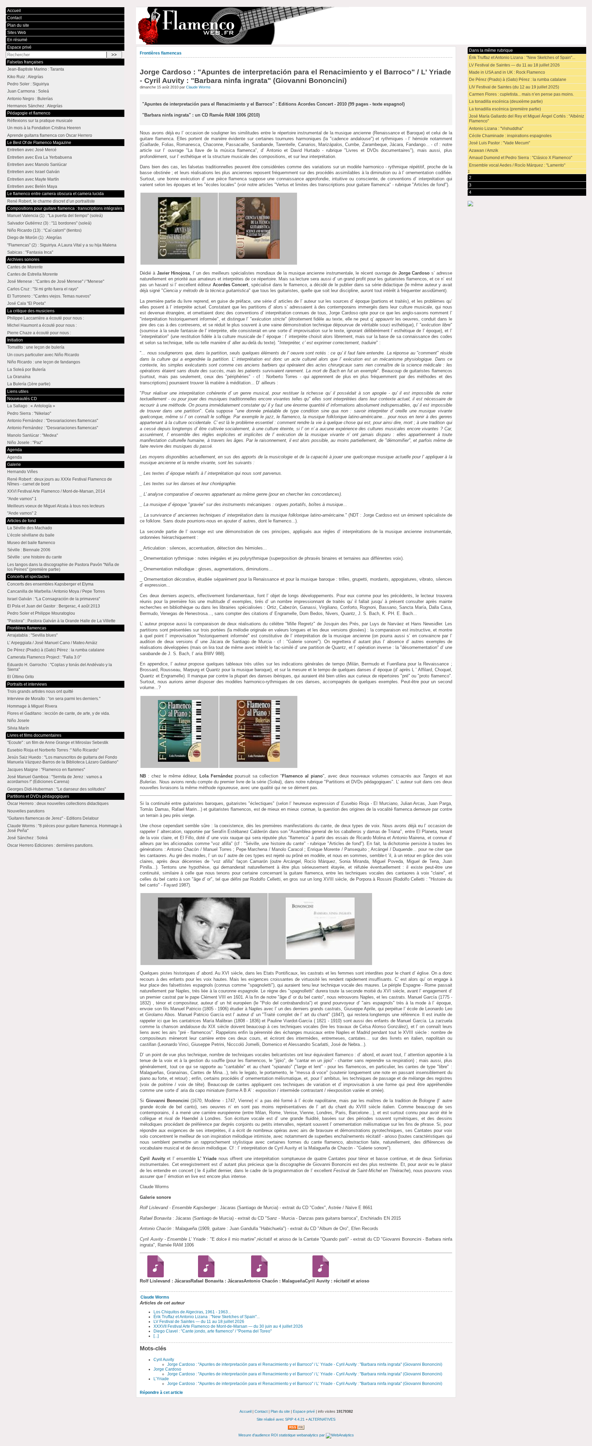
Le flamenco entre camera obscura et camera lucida (55, 193)
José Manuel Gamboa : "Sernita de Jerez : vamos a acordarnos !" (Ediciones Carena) (54, 779)
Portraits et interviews (27, 684)
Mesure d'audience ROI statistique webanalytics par (282, 1435)
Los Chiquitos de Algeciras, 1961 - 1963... (192, 1312)
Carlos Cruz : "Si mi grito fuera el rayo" (42, 289)
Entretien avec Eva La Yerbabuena (39, 157)
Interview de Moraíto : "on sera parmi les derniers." (53, 698)
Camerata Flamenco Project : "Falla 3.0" (44, 657)
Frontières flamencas (161, 53)
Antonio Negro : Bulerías (30, 98)
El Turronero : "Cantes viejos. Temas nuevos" (49, 296)
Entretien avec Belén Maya (32, 186)
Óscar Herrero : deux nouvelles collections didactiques (58, 803)
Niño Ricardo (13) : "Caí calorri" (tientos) (44, 230)
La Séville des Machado (29, 528)
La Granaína (18, 376)
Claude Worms (198, 87)
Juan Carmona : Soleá (28, 91)
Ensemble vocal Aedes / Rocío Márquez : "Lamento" (517, 165)
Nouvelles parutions (26, 811)
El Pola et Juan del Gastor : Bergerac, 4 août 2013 (53, 606)
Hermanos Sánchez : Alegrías (34, 106)
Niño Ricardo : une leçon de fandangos (43, 362)
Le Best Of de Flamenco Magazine (39, 142)
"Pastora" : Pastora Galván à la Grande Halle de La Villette (61, 620)
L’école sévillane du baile (30, 535)
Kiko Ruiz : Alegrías (25, 76)
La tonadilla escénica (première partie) (505, 109)
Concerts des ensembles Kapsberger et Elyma (50, 584)
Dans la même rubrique (491, 50)
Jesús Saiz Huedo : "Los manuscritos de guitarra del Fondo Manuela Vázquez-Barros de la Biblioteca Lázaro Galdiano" (62, 759)
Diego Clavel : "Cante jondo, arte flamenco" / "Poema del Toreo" (212, 1331)
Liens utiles (17, 391)
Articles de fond (21, 520)
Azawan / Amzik (483, 150)
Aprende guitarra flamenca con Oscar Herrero (49, 135)
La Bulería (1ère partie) (28, 384)
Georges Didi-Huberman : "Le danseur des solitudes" (56, 789)
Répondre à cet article (161, 1392)
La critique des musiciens (30, 311)
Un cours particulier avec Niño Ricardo (43, 354)
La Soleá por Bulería (26, 369)
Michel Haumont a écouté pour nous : (42, 325)
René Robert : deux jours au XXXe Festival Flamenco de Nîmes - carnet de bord (59, 481)
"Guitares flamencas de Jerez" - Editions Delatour (53, 818)
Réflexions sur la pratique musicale (40, 120)
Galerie (14, 464)
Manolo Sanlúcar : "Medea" (32, 435)
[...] (156, 1336)
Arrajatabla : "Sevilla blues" (32, 635)
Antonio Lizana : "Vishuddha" (496, 128)
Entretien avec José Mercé (32, 149)
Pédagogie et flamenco (28, 113)
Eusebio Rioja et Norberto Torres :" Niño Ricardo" (53, 750)
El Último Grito (20, 676)
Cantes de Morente (25, 267)
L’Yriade (161, 1378)
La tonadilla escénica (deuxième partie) (506, 101)
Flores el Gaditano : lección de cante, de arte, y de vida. (58, 713)
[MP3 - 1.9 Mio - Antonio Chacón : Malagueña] (257, 1275)
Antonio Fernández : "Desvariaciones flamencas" (52, 420)
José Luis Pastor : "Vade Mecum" (499, 143)
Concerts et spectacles (28, 576)
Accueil (14, 10)
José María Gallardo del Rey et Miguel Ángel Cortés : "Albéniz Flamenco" (526, 118)
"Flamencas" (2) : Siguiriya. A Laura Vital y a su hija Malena (61, 245)
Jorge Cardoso (167, 1369)
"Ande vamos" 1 (22, 498)
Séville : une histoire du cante (34, 557)
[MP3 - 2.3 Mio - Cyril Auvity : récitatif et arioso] (318, 1275)
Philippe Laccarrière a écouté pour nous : (45, 318)
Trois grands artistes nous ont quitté (40, 691)
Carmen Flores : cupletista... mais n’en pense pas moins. (521, 94)
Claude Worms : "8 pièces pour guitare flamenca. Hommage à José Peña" (64, 828)
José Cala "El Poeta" (26, 303)
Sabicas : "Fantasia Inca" (30, 252)
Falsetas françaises (25, 62)
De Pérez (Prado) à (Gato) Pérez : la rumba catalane (517, 79)
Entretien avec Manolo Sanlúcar (37, 164)
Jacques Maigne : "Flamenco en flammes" (46, 769)
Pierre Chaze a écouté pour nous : (39, 332)
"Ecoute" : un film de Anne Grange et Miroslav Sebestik (57, 742)
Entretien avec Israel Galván (33, 171)
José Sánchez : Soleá (27, 837)
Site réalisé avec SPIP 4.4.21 (281, 1419)
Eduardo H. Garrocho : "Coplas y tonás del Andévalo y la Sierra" (59, 667)
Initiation (15, 340)
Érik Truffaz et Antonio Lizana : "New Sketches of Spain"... (206, 1316)
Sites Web (16, 32)
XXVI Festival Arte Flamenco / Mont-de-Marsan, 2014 (56, 491)
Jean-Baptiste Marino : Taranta (35, 69)
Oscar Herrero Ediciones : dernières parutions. (50, 845)
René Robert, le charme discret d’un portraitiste (51, 201)
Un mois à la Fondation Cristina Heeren (44, 127)
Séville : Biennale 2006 (28, 549)
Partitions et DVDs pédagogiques (38, 796)
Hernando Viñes (22, 471)
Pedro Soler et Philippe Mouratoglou (41, 613)
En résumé (17, 39)
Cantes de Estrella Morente (32, 274)
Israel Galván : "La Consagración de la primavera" (53, 599)
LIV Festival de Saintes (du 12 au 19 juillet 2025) (514, 87)
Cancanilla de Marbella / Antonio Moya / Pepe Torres (56, 591)
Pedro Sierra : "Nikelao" (29, 413)
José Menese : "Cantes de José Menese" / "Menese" (55, 281)
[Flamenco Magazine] (361, 26)
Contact (14, 17)
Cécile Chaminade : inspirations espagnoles (510, 135)
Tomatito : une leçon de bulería (35, 347)
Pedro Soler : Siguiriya (28, 84)
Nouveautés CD (22, 398)
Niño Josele (18, 720)
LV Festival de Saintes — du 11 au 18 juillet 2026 (198, 1321)
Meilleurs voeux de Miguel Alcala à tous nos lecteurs (55, 506)
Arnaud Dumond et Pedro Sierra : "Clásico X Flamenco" (520, 157)
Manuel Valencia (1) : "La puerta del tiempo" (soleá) (55, 215)
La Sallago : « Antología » (31, 405)
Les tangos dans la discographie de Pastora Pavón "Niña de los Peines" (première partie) (63, 567)
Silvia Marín (18, 728)
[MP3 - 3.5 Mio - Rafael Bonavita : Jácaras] (203, 1275)
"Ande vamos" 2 (22, 513)
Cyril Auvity (163, 1359)
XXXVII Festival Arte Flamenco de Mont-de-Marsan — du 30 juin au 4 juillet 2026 (228, 1326)
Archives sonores (23, 259)
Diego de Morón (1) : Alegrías (34, 237)
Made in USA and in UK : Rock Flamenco (507, 72)
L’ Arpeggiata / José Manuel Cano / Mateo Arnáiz (52, 642)
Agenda (14, 449)
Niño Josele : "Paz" (24, 442)
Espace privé (19, 47)
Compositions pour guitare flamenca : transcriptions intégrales (64, 208)
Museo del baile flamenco (31, 542)
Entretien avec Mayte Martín (33, 179)
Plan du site (18, 25)
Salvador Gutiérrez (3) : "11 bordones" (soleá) (49, 223)
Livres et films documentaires (34, 735)
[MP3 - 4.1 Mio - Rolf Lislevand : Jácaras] (153, 1275)
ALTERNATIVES (321, 1419)
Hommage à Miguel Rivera (32, 706)
